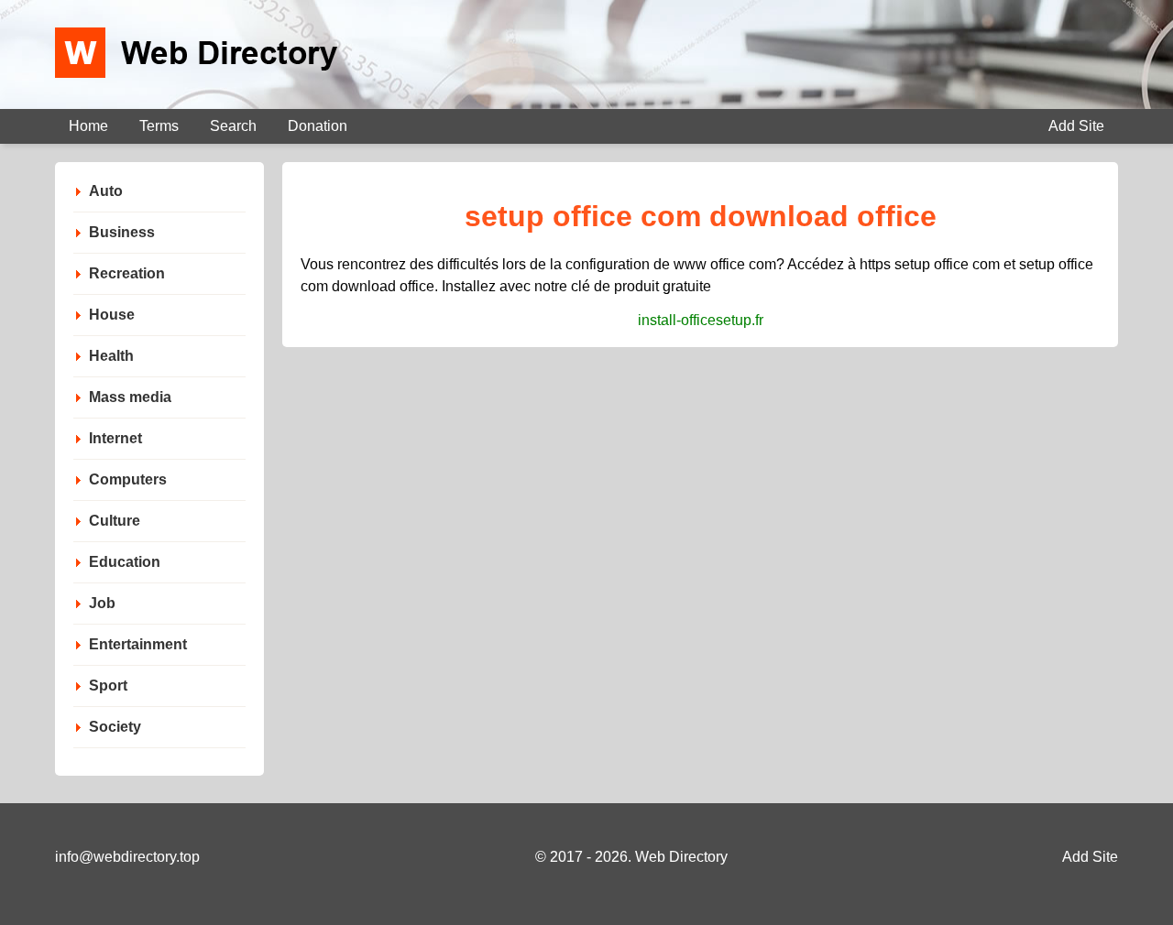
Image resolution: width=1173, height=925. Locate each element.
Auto (106, 191)
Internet (115, 438)
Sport (108, 685)
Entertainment (138, 644)
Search (233, 126)
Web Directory (681, 857)
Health (111, 356)
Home (88, 126)
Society (115, 727)
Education (124, 562)
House (112, 314)
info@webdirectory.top (127, 857)
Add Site (1076, 126)
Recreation (127, 273)
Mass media (130, 397)
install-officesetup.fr (700, 320)
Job (102, 603)
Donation (317, 126)
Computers (128, 479)
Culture (114, 520)
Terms (159, 126)
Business (122, 232)
